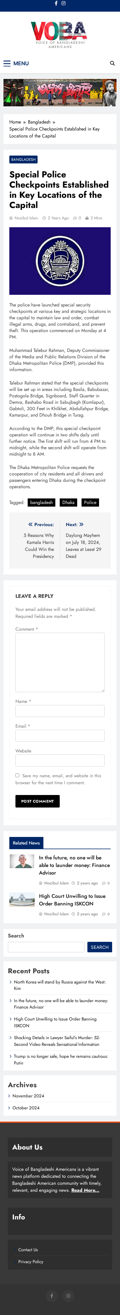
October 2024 (26, 1108)
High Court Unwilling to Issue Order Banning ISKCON (72, 899)
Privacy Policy (30, 1261)
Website (23, 751)
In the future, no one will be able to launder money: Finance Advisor (74, 865)
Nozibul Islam (26, 218)
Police (90, 502)
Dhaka (68, 502)
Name (23, 701)
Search (16, 935)
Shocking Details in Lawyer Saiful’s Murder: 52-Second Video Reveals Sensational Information (57, 1040)
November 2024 (28, 1096)
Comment (26, 629)
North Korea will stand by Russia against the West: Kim (60, 985)
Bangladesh (23, 159)
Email (22, 726)
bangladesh (41, 502)
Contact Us (28, 1250)
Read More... (85, 1190)
